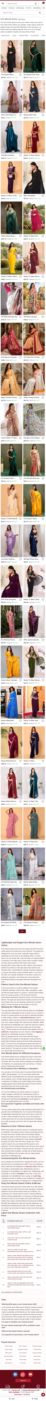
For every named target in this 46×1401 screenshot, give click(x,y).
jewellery (24, 1099)
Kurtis (28, 8)
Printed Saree (37, 1349)
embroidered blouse (27, 1017)
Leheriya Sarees (8, 1356)
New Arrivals (5, 35)
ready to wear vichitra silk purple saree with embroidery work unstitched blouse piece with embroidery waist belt (20, 1265)
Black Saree (8, 1353)
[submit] (39, 13)
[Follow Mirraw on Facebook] (15, 1374)
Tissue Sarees (23, 1353)
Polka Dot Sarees (37, 1346)
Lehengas (20, 8)
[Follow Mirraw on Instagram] (23, 1374)
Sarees (11, 8)
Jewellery (37, 8)
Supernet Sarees (37, 1353)
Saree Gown (37, 1359)
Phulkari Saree (9, 1346)
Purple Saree (22, 1359)
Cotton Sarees (9, 1349)
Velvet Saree (37, 1356)
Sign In (23, 1380)
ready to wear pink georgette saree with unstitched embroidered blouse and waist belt (20, 1285)
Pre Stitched (34, 35)
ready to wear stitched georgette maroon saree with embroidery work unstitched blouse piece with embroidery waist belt (20, 1257)
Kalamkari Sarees (23, 1349)
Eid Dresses (23, 1356)
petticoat (4, 1032)
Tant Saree (23, 1363)
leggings (39, 1032)
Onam (14, 35)
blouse (40, 1010)
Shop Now (13, 69)
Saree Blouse (8, 1363)
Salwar (4, 8)
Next (22, 931)
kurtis (39, 1139)
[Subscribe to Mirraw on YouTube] (30, 1374)
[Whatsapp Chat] (43, 1048)
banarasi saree (31, 1166)
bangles (21, 1173)
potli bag (37, 1176)
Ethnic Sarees (23, 1346)
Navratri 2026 (23, 35)
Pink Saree (9, 1359)
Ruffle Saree (37, 1363)
